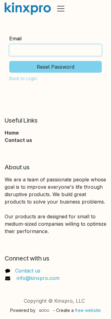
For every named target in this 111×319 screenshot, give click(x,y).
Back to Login (23, 78)
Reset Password (55, 67)
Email (15, 38)
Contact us (28, 271)
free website (88, 310)
